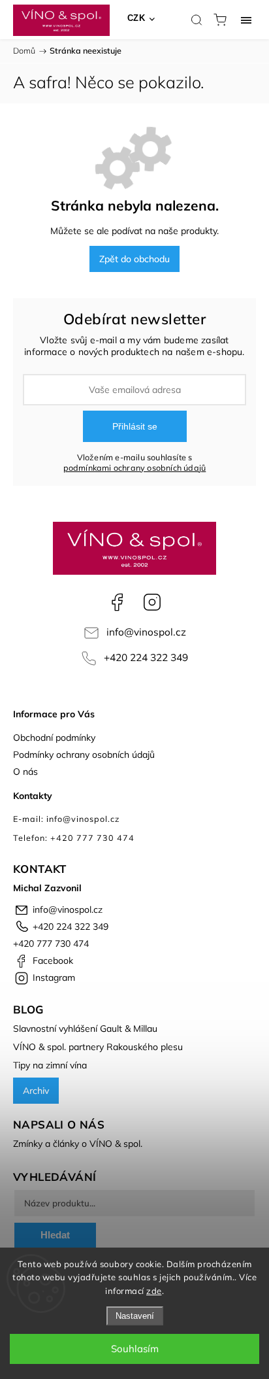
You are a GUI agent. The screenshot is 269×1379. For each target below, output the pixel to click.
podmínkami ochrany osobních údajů (134, 467)
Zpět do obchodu (134, 259)
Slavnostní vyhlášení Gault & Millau (85, 1028)
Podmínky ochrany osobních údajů (84, 754)
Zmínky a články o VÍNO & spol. (77, 1143)
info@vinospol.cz (146, 632)
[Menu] (246, 20)
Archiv (36, 1091)
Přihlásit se (134, 426)
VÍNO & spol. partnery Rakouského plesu (98, 1047)
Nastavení (135, 1316)
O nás (25, 771)
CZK (136, 18)
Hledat (55, 1234)
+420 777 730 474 (51, 943)
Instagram (152, 602)
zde (154, 1290)
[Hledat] (196, 19)
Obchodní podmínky (54, 737)
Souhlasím (135, 1348)
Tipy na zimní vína (50, 1065)
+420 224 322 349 (146, 657)
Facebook (117, 602)
